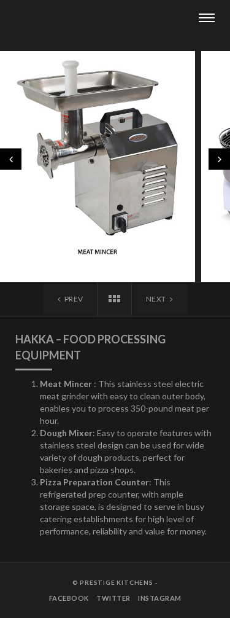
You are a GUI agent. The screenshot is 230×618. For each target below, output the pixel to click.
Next (157, 298)
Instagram (160, 598)
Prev (73, 298)
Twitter (113, 598)
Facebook (69, 598)
